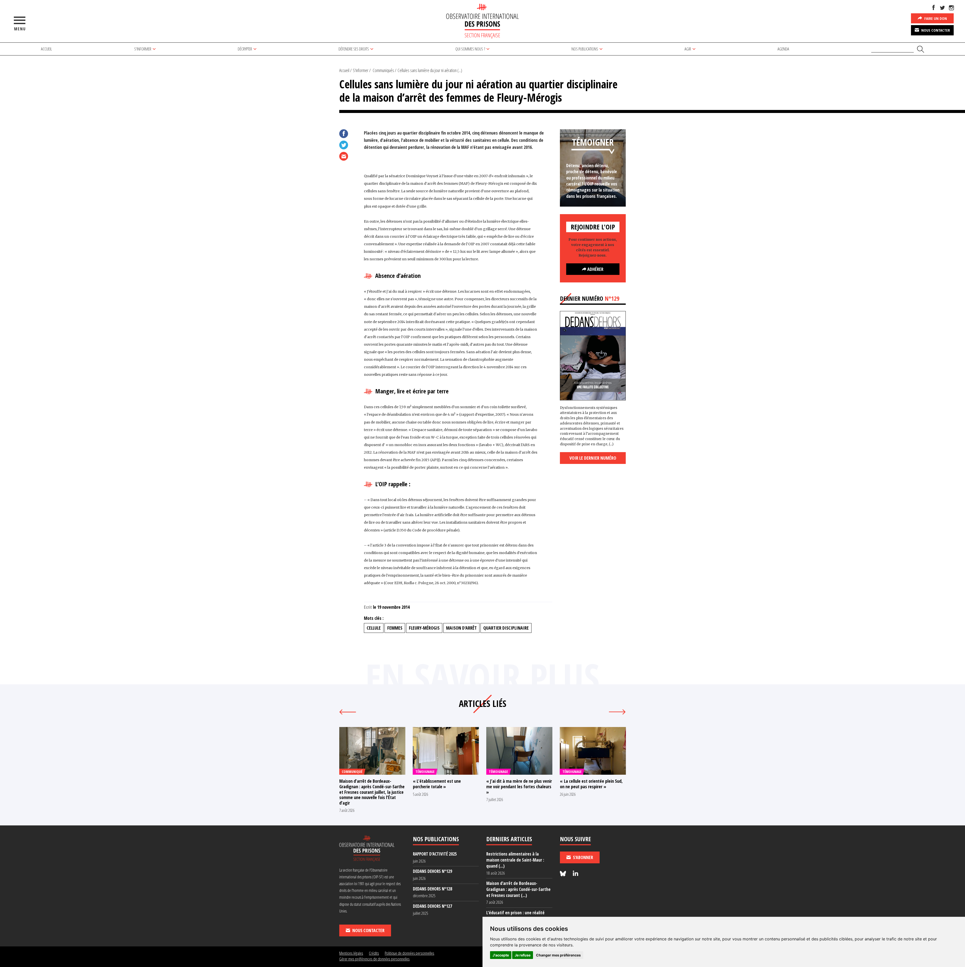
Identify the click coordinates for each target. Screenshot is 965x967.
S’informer (142, 49)
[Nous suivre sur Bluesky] (563, 874)
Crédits (374, 953)
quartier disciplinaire (506, 628)
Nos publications (584, 49)
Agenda (783, 49)
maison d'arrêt (461, 628)
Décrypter (245, 49)
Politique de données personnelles (409, 953)
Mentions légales (351, 953)
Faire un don (935, 18)
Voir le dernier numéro (592, 458)
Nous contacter (935, 30)
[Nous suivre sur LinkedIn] (575, 874)
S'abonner (582, 857)
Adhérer (594, 269)
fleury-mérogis (424, 628)
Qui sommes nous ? (470, 49)
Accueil (46, 49)
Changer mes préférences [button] (558, 955)
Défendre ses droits (354, 49)
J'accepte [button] (501, 955)
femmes (394, 628)
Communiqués (383, 70)
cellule (374, 628)
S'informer (360, 70)
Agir (688, 49)
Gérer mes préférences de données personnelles (374, 959)
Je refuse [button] (522, 955)
